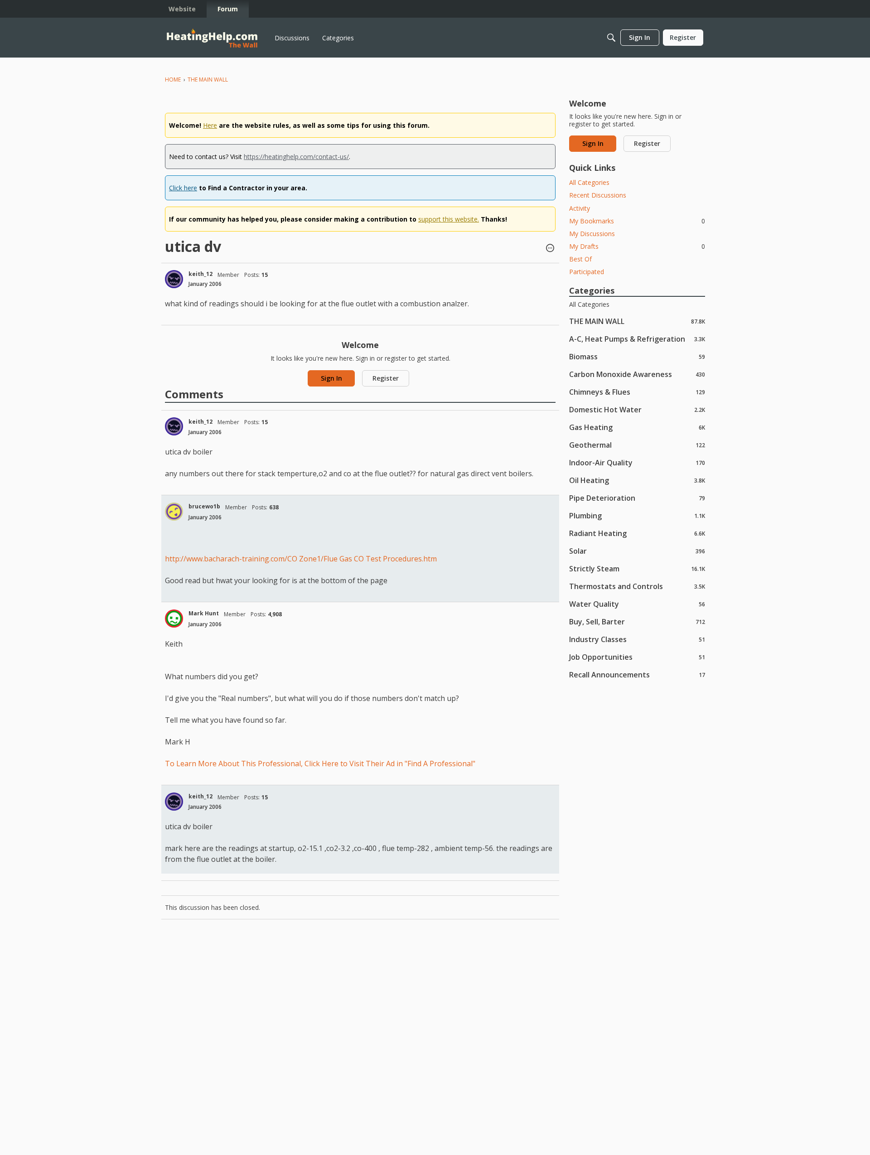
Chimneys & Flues (637, 391)
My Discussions (592, 233)
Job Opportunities (637, 657)
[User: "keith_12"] (174, 279)
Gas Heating (637, 427)
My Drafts (637, 246)
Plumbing (637, 515)
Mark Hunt (203, 613)
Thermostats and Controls (637, 586)
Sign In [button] (331, 378)
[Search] (611, 37)
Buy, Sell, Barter (637, 621)
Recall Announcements (637, 674)
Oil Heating (637, 480)
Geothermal (637, 444)
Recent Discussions (597, 195)
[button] (550, 249)
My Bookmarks (637, 221)
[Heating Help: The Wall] (212, 38)
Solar (637, 551)
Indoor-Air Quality (637, 462)
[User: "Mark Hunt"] (174, 618)
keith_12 (200, 274)
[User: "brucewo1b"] (174, 512)
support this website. (448, 219)
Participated (586, 271)
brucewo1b (204, 506)
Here (210, 125)
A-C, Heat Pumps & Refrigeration (637, 338)
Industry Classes (637, 639)
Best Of (580, 259)
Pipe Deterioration (637, 498)
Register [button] (385, 378)
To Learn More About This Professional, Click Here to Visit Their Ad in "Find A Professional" (320, 763)
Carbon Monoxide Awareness (637, 374)
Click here (183, 188)
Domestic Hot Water (637, 409)
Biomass (637, 356)
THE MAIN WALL (637, 321)
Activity (579, 208)
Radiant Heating (637, 533)
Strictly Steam (637, 568)
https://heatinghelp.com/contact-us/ (296, 156)
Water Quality (637, 604)
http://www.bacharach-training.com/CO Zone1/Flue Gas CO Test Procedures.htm (301, 559)
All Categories (589, 182)
